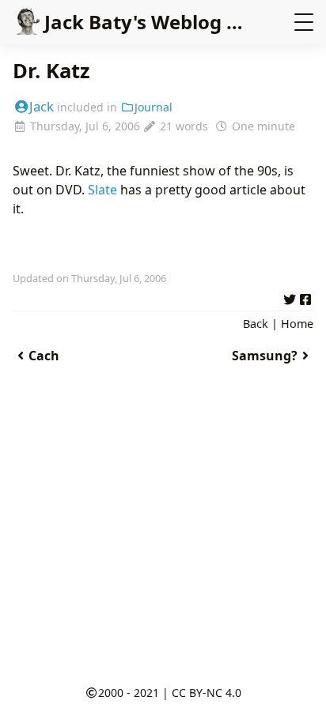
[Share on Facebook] (305, 297)
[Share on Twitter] (290, 297)
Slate (102, 189)
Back (255, 323)
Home (297, 323)
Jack (41, 106)
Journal (153, 107)
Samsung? (265, 355)
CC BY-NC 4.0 (206, 692)
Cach (43, 355)
